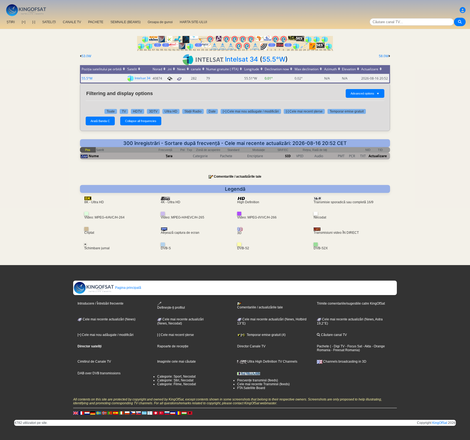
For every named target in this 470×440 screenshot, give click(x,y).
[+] (23, 22)
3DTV (153, 111)
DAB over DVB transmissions (99, 373)
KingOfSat (439, 423)
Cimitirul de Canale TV (94, 361)
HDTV (137, 111)
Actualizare (378, 156)
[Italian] (121, 413)
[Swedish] (98, 413)
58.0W (383, 56)
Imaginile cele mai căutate (176, 361)
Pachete (323, 346)
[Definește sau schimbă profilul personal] (463, 10)
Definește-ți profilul (171, 307)
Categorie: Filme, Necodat (176, 384)
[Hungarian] (184, 413)
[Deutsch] (92, 413)
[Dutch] (87, 413)
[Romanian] (178, 413)
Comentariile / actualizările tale (237, 176)
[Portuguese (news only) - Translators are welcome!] (109, 413)
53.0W (86, 56)
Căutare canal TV (333, 335)
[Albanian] (189, 413)
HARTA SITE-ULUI (193, 22)
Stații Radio (193, 111)
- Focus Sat (353, 346)
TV (124, 111)
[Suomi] (149, 413)
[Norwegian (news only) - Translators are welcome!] (104, 413)
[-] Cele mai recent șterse (304, 111)
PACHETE (95, 22)
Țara (169, 156)
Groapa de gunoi (160, 22)
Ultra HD (171, 111)
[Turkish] (161, 413)
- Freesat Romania (344, 350)
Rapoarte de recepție (172, 346)
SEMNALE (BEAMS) (125, 22)
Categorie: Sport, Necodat (176, 376)
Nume (94, 156)
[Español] (115, 413)
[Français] (81, 413)
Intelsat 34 (241, 59)
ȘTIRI (11, 22)
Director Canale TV (251, 346)
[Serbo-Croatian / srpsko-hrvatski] (172, 413)
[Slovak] (138, 413)
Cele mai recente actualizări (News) (108, 319)
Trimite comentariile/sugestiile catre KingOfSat (351, 303)
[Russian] (167, 413)
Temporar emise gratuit (347, 111)
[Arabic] (155, 413)
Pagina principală (127, 288)
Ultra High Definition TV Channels (271, 361)
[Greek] (144, 413)
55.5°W (273, 59)
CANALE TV (72, 22)
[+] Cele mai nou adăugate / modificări (251, 111)
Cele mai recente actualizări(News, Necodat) (180, 321)
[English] (75, 413)
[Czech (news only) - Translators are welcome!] (132, 413)
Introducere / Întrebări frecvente (100, 303)
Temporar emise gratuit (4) (266, 335)
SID (288, 156)
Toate (111, 111)
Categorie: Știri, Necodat (175, 380)
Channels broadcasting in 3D (344, 361)
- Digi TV (338, 346)
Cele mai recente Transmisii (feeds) (263, 384)
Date (212, 111)
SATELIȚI (49, 22)
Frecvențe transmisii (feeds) (257, 380)
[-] (33, 22)
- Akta (366, 346)
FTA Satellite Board (251, 388)
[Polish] (127, 413)
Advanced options (365, 93)
